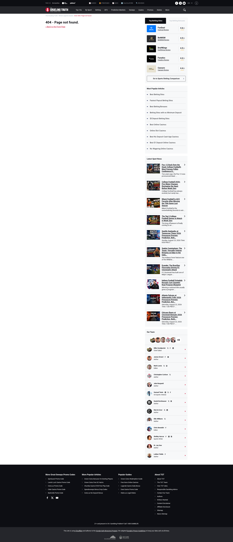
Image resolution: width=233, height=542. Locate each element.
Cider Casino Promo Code (56, 489)
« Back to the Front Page (55, 27)
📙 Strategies (104, 3)
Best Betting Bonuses (158, 106)
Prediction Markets (118, 10)
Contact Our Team (163, 493)
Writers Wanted (162, 500)
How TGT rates (162, 486)
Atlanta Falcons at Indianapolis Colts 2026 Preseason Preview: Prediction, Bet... (171, 298)
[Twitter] (180, 3)
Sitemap (160, 510)
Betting (98, 10)
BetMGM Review (163, 40)
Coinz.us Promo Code (55, 486)
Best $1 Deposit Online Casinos (162, 143)
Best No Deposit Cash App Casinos (164, 137)
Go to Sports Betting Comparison (166, 78)
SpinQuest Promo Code (56, 479)
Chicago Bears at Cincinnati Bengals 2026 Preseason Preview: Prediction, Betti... (172, 315)
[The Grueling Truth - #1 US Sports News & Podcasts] (60, 10)
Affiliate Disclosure (163, 507)
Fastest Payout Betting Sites (161, 100)
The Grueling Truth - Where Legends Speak (59, 16)
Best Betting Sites (157, 94)
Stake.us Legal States (128, 493)
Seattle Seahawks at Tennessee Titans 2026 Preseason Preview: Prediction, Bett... (171, 234)
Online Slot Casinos (158, 131)
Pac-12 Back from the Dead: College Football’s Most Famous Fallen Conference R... (171, 168)
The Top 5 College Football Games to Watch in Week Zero (172, 218)
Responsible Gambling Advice (167, 489)
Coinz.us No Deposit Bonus (93, 493)
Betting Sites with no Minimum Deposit (166, 113)
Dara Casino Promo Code (129, 489)
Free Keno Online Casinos (129, 482)
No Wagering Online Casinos (161, 149)
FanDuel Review (163, 30)
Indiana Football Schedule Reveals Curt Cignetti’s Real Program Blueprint (172, 282)
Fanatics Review (163, 60)
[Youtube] (184, 3)
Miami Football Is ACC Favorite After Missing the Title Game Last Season (171, 202)
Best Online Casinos (158, 125)
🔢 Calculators (127, 3)
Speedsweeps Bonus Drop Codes (95, 489)
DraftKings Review (164, 50)
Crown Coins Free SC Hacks (94, 482)
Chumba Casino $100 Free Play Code (96, 486)
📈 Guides (92, 3)
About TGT (161, 479)
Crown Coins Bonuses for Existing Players (98, 479)
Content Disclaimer (163, 503)
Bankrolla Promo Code (55, 493)
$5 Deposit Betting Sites (159, 118)
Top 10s (79, 10)
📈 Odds (115, 3)
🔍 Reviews (140, 3)
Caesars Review (163, 70)
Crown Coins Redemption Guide (131, 479)
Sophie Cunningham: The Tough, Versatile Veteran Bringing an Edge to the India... (172, 251)
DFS (106, 10)
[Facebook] (176, 3)
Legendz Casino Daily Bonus (130, 486)
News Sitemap (162, 514)
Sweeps (132, 10)
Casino (141, 10)
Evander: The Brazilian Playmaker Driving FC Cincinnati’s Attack (171, 267)
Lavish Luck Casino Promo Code (59, 482)
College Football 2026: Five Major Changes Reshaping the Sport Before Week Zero (171, 185)
